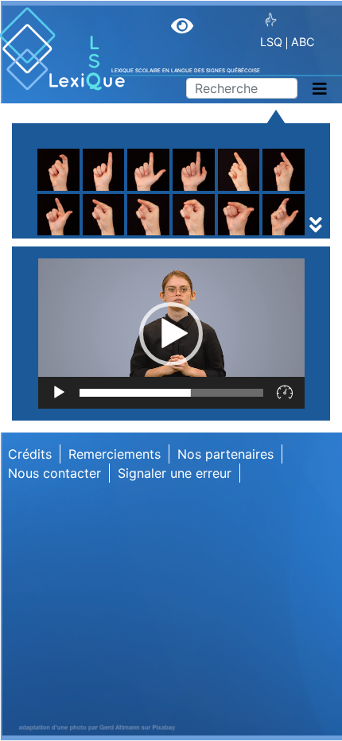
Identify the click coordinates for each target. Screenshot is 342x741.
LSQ (271, 41)
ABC (302, 41)
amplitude (80, 212)
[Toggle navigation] (319, 89)
